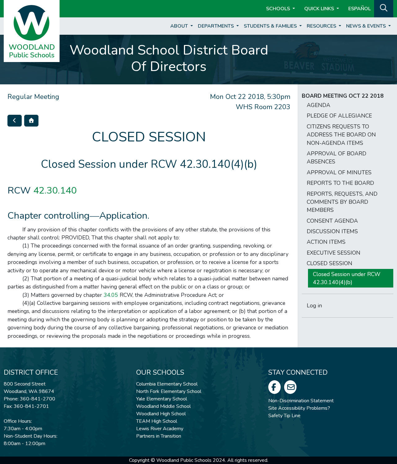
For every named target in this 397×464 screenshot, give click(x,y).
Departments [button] (216, 26)
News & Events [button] (366, 26)
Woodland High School (161, 413)
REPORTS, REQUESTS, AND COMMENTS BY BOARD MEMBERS (342, 202)
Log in (314, 305)
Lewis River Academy (159, 428)
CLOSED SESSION (329, 263)
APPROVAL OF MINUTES (339, 172)
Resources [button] (322, 26)
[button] (384, 8)
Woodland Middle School (163, 406)
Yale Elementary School (161, 398)
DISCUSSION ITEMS (332, 231)
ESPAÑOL (359, 8)
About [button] (179, 26)
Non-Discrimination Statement (301, 400)
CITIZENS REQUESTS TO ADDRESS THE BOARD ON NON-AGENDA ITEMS (341, 135)
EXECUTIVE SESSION (333, 253)
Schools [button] (278, 8)
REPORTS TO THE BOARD (340, 183)
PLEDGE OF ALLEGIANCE (339, 115)
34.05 (111, 295)
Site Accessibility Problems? (299, 408)
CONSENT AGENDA (332, 221)
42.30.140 (55, 190)
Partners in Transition (158, 436)
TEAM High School (156, 421)
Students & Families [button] (271, 26)
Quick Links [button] (319, 8)
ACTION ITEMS (326, 242)
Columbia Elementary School (167, 384)
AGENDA (318, 105)
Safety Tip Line (284, 415)
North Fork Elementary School (168, 391)
